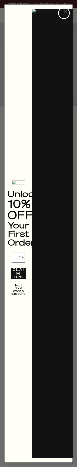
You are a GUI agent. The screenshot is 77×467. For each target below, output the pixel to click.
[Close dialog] (64, 13)
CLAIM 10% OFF (18, 273)
